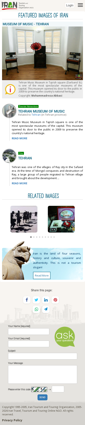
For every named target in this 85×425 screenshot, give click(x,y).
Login (69, 5)
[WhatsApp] (36, 309)
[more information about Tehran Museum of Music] (10, 110)
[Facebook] (27, 300)
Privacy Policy (12, 420)
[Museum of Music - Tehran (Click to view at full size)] (23, 219)
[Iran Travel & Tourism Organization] (17, 5)
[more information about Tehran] (10, 155)
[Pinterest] (55, 300)
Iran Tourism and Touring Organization (51, 407)
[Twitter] (36, 300)
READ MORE (19, 138)
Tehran (36, 114)
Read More (42, 275)
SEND (42, 397)
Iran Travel (14, 410)
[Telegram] (46, 309)
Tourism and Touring (34, 410)
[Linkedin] (46, 300)
